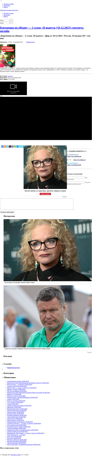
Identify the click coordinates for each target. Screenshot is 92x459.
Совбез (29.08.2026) (13, 399)
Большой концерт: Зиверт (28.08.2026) (19, 426)
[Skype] (20, 146)
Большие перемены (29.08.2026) (17, 415)
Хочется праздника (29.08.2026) (17, 410)
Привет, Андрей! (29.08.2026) (16, 389)
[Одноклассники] (5, 146)
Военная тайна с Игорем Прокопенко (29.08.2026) (22, 397)
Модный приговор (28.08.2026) (16, 441)
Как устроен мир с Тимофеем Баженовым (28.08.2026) (23, 444)
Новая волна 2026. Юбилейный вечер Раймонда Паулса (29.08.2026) (28, 383)
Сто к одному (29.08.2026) (15, 402)
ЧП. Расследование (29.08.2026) (17, 391)
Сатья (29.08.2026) (12, 404)
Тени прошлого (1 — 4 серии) (16, 435)
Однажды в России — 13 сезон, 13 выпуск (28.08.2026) (24, 423)
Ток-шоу (10, 76)
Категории (7, 5)
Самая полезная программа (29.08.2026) (19, 405)
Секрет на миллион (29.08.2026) (17, 386)
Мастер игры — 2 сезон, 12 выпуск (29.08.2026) (21, 387)
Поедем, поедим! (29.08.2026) (16, 400)
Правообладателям (13, 367)
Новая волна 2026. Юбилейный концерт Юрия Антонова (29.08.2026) (28, 392)
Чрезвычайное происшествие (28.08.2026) (20, 422)
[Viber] (12, 146)
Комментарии (30, 42)
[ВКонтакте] (2, 146)
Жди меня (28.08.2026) (14, 438)
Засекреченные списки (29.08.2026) (18, 381)
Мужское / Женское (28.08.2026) (17, 439)
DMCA (6, 7)
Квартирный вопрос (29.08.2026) (17, 409)
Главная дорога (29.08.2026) (15, 412)
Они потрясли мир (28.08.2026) (16, 425)
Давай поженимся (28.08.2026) (16, 443)
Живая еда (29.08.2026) (14, 394)
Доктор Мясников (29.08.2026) (16, 417)
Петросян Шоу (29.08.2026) (15, 413)
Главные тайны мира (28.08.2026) (17, 431)
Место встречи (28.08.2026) (15, 420)
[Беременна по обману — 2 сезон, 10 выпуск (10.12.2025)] (7, 67)
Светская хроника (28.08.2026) (16, 428)
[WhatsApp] (15, 146)
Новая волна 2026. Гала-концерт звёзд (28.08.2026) (22, 430)
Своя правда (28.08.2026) (15, 418)
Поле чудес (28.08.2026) (14, 436)
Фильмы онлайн (9, 4)
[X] (10, 146)
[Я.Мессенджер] (22, 146)
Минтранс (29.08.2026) (14, 407)
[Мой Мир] (17, 146)
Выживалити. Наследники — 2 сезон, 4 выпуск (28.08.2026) (25, 433)
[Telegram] (7, 146)
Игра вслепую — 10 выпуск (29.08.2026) (19, 384)
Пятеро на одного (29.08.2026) (16, 396)
